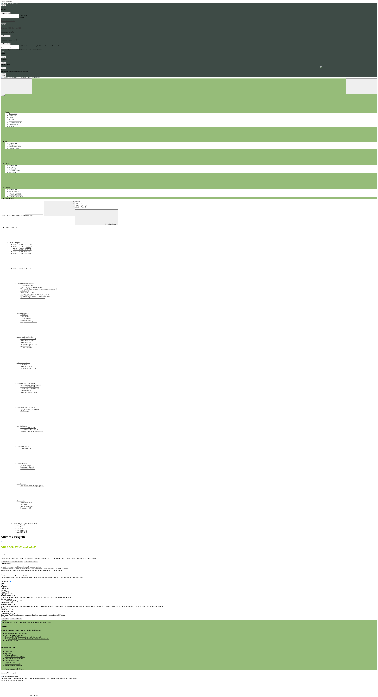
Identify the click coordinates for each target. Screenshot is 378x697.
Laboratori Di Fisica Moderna (29, 387)
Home (77, 201)
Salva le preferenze (16, 619)
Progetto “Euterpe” (26, 366)
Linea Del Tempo (25, 448)
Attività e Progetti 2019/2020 (22, 253)
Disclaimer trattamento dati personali (12, 680)
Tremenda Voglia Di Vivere (29, 344)
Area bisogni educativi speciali (26, 407)
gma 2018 (23, 504)
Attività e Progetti (14, 243)
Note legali (8, 653)
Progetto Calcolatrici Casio (28, 392)
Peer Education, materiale (28, 339)
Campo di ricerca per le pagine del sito (13, 215)
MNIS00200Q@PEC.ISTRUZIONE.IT (28, 639)
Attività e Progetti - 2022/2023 (22, 248)
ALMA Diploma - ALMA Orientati (31, 287)
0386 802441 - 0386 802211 (16, 635)
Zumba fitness (24, 316)
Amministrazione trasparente (13, 665)
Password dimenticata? (8, 21)
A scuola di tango (25, 320)
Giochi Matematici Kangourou (29, 409)
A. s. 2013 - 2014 (22, 527)
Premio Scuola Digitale (27, 292)
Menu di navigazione (111, 224)
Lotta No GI (24, 315)
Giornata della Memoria (27, 469)
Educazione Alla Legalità (28, 428)
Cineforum (23, 364)
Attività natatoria (25, 318)
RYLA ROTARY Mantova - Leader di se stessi (35, 296)
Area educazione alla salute (25, 337)
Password (22, 17)
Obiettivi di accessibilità (12, 660)
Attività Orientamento (27, 285)
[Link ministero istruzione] (9, 3)
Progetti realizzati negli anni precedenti (25, 523)
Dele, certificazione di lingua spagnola (32, 486)
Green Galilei (21, 501)
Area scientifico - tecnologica (26, 383)
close (3, 95)
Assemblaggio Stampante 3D (29, 388)
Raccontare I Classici (27, 467)
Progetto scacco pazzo (27, 340)
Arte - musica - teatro (23, 363)
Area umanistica (22, 463)
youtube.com (5, 581)
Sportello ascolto (25, 346)
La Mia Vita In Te (26, 347)
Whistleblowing (10, 662)
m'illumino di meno (26, 506)
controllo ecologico (26, 502)
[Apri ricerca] (361, 86)
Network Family (25, 390)
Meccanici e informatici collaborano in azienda (34, 294)
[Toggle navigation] (16, 86)
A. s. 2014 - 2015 (22, 528)
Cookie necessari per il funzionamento (13, 576)
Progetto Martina (25, 342)
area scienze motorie (23, 313)
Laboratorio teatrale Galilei (28, 368)
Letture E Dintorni (26, 465)
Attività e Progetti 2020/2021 (22, 251)
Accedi (4, 5)
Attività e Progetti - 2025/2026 (22, 244)
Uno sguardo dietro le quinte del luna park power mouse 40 (38, 289)
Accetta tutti (31, 561)
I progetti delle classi (81, 205)
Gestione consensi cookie (12, 664)
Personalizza (5, 561)
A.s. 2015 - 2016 (22, 530)
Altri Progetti (21, 525)
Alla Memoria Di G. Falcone (29, 429)
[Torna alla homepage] (189, 77)
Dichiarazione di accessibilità (14, 658)
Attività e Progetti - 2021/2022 (22, 250)
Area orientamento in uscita (25, 283)
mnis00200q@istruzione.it (25, 637)
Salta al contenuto (6, 1)
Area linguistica (22, 484)
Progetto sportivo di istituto (28, 322)
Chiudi (3, 57)
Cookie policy (9, 651)
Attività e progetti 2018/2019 (22, 268)
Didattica (77, 203)
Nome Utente (23, 15)
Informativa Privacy (11, 655)
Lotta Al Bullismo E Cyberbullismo (31, 431)
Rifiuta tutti (17, 561)
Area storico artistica (23, 446)
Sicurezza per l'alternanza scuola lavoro (32, 298)
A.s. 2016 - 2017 (22, 532)
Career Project (24, 291)
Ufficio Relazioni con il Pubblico (15, 657)
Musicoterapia (24, 411)
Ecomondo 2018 (25, 508)
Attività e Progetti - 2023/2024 (22, 246)
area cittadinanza (22, 426)
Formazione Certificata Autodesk (30, 385)
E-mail (21, 46)
